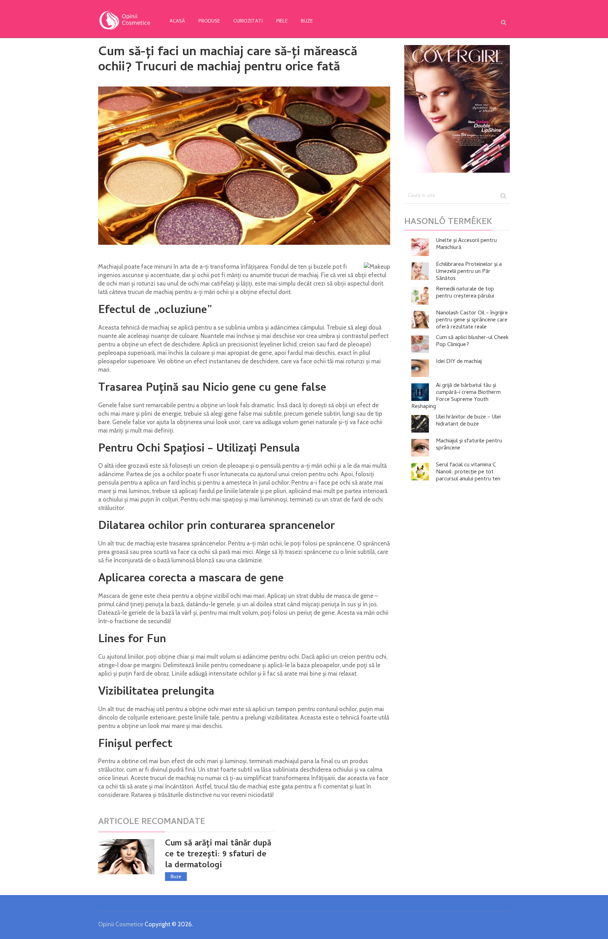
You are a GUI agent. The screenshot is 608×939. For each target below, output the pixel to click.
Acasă (177, 22)
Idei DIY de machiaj (459, 361)
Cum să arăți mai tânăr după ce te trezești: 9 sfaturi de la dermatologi (218, 855)
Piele (281, 22)
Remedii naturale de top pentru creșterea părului (465, 293)
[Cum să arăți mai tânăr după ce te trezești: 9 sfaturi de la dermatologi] (126, 856)
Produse (209, 22)
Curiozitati (248, 22)
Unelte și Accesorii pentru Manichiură (466, 244)
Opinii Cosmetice (120, 924)
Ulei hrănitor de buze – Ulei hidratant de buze (468, 421)
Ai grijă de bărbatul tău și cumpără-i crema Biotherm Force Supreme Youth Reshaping (456, 396)
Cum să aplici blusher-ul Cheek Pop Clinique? (472, 341)
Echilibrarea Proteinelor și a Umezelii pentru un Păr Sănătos (469, 271)
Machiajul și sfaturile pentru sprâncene (469, 445)
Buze (307, 22)
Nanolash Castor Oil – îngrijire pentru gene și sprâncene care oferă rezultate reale (472, 320)
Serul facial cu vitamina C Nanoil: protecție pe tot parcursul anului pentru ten (468, 472)
